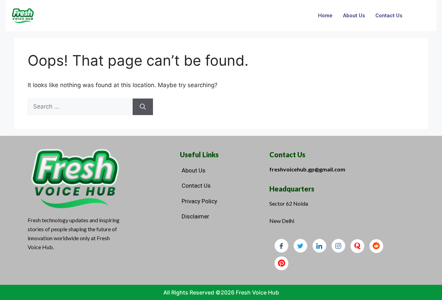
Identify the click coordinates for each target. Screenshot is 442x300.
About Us (354, 15)
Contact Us (388, 15)
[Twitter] (300, 246)
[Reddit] (376, 246)
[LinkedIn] (319, 246)
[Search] (143, 107)
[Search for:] (80, 106)
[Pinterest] (281, 263)
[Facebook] (281, 246)
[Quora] (357, 246)
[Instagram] (338, 246)
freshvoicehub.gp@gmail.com (307, 169)
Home (325, 15)
